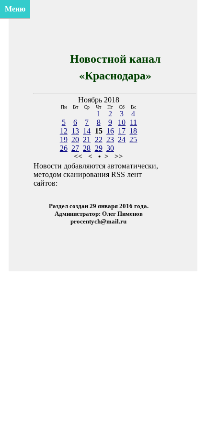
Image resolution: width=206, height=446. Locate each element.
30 (110, 148)
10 (122, 122)
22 (99, 139)
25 (133, 139)
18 (133, 131)
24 (122, 139)
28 (87, 148)
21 (87, 139)
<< (78, 156)
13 (75, 131)
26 (64, 148)
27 (75, 148)
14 (87, 131)
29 (99, 148)
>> (118, 156)
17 (122, 131)
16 (110, 131)
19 (64, 139)
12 (64, 131)
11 (133, 122)
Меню (15, 9)
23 (110, 139)
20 (75, 139)
